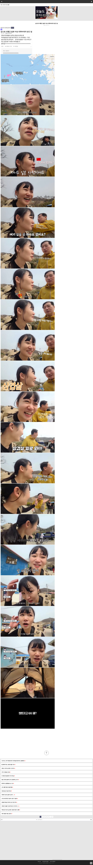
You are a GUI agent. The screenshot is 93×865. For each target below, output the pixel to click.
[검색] (91, 819)
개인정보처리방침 (45, 861)
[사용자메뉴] (91, 2)
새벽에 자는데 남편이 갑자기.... (8, 794)
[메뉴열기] (2, 2)
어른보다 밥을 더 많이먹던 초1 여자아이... (10, 806)
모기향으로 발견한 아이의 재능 (8, 775)
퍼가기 (12, 27)
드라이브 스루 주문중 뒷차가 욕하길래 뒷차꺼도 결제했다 (13, 760)
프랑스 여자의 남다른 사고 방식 (8, 768)
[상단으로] (91, 863)
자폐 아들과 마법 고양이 (6, 813)
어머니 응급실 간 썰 (6, 772)
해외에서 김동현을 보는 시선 (7, 783)
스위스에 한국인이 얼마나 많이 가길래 (9, 798)
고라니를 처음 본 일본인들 (7, 787)
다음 (50, 817)
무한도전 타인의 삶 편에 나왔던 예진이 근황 (10, 809)
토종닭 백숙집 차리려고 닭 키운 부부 (9, 802)
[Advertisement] (46, 742)
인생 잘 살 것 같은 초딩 (6, 790)
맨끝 (52, 817)
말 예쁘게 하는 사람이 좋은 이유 (8, 764)
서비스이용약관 (52, 861)
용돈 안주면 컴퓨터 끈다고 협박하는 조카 (10, 779)
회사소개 (39, 861)
